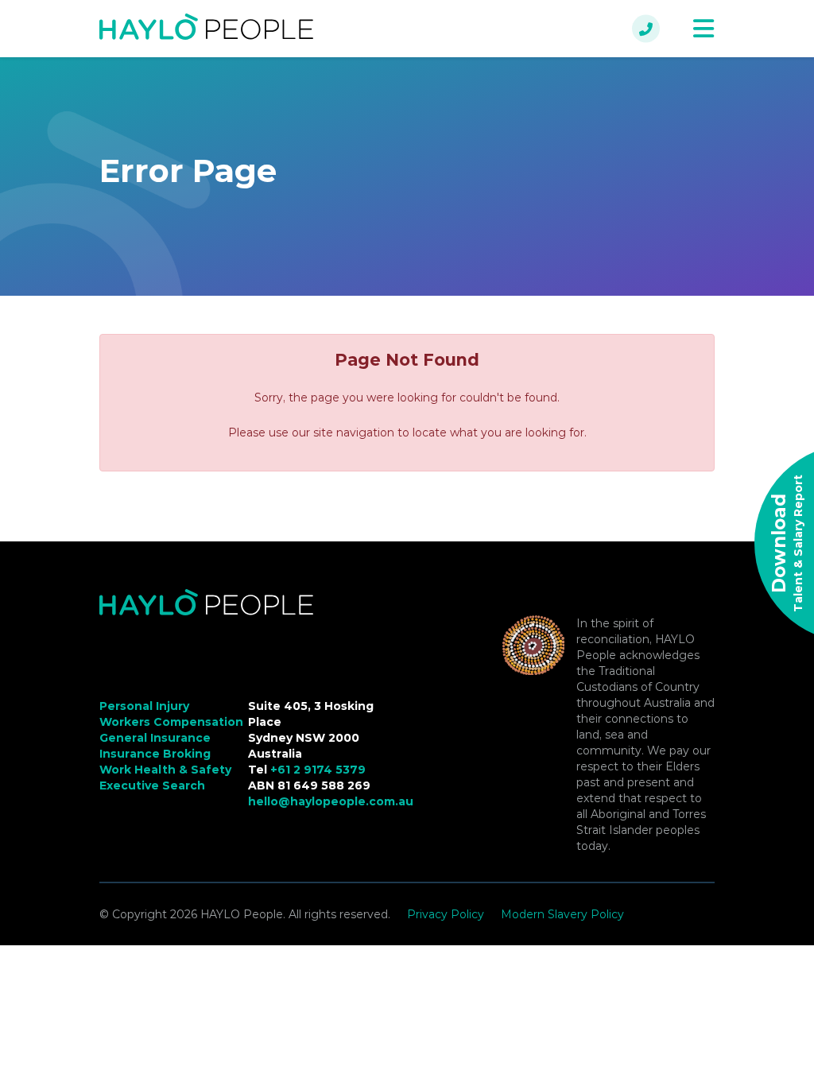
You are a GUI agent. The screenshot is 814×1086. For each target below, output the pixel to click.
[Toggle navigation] (703, 29)
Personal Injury (144, 706)
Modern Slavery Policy (562, 914)
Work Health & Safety (165, 769)
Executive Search (152, 785)
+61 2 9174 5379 (318, 769)
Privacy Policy (445, 914)
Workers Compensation (171, 722)
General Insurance (155, 738)
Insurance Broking (155, 754)
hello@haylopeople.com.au (330, 801)
